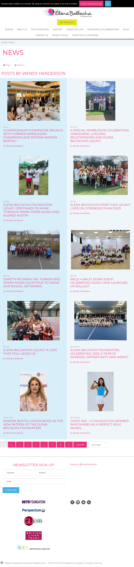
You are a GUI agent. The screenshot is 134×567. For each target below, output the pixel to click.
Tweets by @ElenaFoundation (83, 464)
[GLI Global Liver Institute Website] (33, 525)
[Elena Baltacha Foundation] (67, 13)
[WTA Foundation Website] (33, 503)
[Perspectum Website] (33, 512)
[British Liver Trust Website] (33, 539)
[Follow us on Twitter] (83, 502)
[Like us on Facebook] (72, 502)
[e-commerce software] (2, 563)
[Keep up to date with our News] (89, 502)
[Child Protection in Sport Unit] (33, 549)
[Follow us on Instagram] (78, 502)
